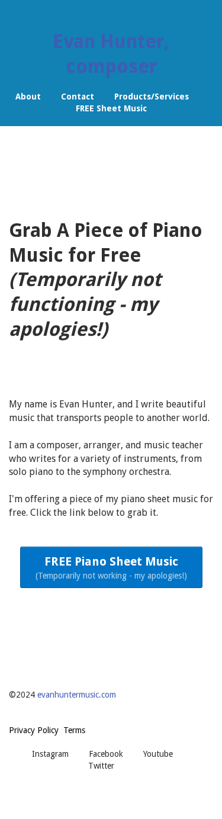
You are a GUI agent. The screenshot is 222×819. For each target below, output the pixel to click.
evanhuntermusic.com (76, 694)
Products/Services (151, 96)
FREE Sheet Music (111, 108)
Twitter (101, 765)
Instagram (50, 754)
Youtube (158, 754)
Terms (74, 730)
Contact (77, 96)
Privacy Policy (34, 730)
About (28, 96)
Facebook (106, 754)
